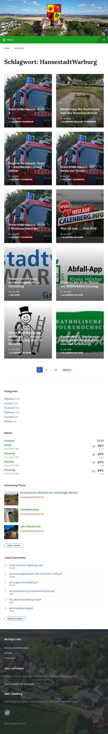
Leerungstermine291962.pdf (23, 582)
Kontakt (8, 652)
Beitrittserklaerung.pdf (21, 608)
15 (56, 369)
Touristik (8, 416)
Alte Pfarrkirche (30, 526)
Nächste (67, 369)
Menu (10, 39)
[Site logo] (54, 20)
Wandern (8, 421)
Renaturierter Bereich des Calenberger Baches (49, 492)
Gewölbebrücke (29, 509)
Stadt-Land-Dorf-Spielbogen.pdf (26, 565)
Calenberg (54, 25)
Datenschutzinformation (16, 647)
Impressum (9, 658)
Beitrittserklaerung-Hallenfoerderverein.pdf (32, 591)
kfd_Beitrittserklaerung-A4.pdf (25, 599)
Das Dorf (78, 121)
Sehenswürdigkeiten (33, 497)
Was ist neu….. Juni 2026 (78, 228)
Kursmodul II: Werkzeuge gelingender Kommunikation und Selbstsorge (79, 340)
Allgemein (15, 121)
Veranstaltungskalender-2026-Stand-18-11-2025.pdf (35, 573)
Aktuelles (19, 48)
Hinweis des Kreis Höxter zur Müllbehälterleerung (79, 284)
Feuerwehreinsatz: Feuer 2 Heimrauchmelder (27, 226)
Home (6, 48)
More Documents (15, 618)
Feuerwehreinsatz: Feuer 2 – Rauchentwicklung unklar (27, 167)
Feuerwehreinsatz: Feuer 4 (27, 111)
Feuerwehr (27, 121)
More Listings (13, 545)
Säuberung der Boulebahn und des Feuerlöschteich (80, 111)
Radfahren (9, 412)
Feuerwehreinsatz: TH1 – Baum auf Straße (78, 169)
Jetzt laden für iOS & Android (19, 684)
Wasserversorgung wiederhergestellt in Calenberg (24, 282)
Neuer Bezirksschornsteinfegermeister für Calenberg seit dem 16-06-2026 (25, 338)
